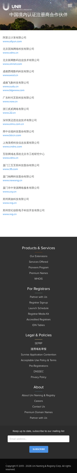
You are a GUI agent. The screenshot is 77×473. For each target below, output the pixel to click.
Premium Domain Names (38, 412)
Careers (38, 401)
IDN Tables (38, 325)
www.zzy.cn (9, 191)
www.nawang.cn (12, 180)
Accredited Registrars (38, 319)
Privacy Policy (38, 377)
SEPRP (38, 343)
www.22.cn (9, 112)
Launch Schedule (39, 308)
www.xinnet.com (12, 64)
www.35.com (10, 169)
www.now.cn (10, 101)
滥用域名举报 (38, 349)
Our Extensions (38, 256)
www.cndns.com (12, 146)
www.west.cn (10, 75)
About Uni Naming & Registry (38, 395)
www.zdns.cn (10, 157)
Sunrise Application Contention (38, 354)
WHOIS (38, 278)
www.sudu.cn (11, 86)
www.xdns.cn (10, 52)
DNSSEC (39, 371)
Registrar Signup (38, 302)
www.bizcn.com (12, 135)
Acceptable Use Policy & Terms (38, 360)
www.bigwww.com (13, 90)
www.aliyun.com (12, 41)
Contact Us (38, 406)
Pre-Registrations (38, 365)
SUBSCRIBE (39, 449)
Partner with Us (38, 297)
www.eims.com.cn (13, 124)
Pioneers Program (39, 267)
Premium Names (38, 273)
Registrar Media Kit (38, 313)
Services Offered (38, 261)
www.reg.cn (10, 202)
